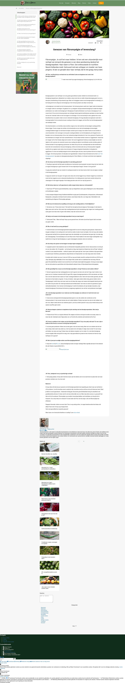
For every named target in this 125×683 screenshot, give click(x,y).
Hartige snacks (45, 620)
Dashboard (11, 661)
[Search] (15, 658)
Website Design (25, 661)
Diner (42, 617)
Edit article (4, 661)
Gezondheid (44, 610)
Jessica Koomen (56, 41)
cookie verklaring (4, 676)
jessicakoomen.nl (57, 42)
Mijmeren (43, 609)
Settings (17, 661)
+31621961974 (7, 650)
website (43, 430)
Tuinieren (43, 621)
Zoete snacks (44, 616)
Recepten (43, 614)
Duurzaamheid (44, 611)
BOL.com (58, 343)
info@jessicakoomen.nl (9, 652)
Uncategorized (44, 613)
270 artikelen (43, 429)
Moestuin (43, 607)
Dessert (43, 622)
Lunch (42, 618)
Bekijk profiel (51, 429)
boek (99, 154)
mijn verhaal (77, 412)
